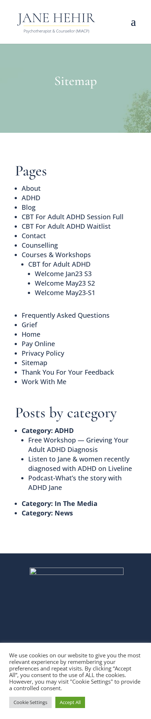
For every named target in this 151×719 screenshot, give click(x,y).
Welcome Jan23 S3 (63, 273)
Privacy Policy (43, 353)
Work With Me (44, 381)
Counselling (40, 245)
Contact (34, 235)
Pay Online (38, 343)
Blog (29, 207)
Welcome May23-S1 (65, 292)
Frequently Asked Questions (66, 315)
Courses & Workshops (56, 254)
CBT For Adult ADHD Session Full (73, 216)
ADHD (31, 197)
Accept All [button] (70, 702)
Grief (29, 324)
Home (31, 334)
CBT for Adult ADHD (59, 264)
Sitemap (34, 362)
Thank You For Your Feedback (68, 372)
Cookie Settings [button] (30, 702)
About (31, 188)
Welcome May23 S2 (65, 283)
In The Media (76, 503)
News (64, 513)
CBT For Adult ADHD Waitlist (66, 226)
